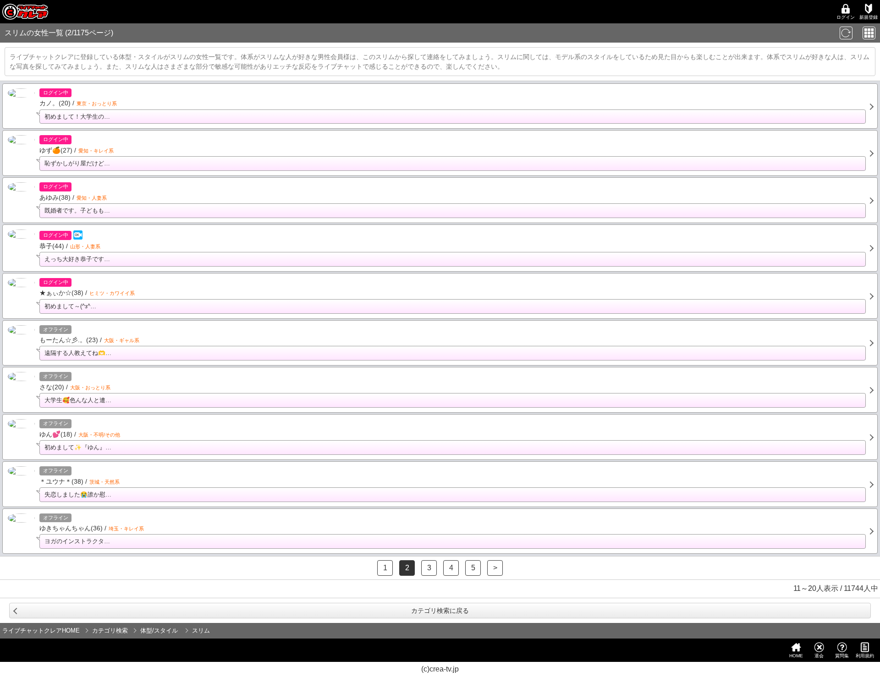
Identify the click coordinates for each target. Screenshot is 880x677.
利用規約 (865, 655)
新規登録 (868, 17)
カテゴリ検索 (110, 630)
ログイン (845, 17)
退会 (819, 655)
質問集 (842, 655)
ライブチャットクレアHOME (41, 630)
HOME (796, 655)
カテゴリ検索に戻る (440, 610)
